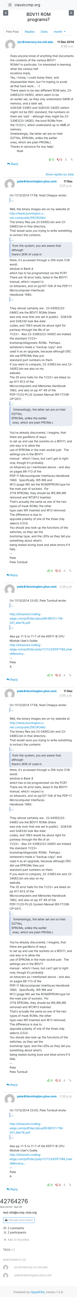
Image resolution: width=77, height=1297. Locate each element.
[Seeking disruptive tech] (71, 13)
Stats (44, 31)
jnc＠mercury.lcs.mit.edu (35, 42)
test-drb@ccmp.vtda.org (20, 1212)
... (12, 200)
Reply (14, 164)
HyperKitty (38, 1292)
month (58, 31)
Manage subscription (20, 1220)
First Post (12, 31)
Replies (29, 31)
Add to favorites (18, 1239)
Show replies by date (60, 174)
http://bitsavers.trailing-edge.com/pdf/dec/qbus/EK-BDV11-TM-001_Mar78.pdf (36, 618)
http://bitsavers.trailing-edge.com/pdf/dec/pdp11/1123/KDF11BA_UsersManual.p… (41, 649)
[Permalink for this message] (71, 159)
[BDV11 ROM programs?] (5, 13)
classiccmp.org (27, 5)
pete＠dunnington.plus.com (37, 181)
